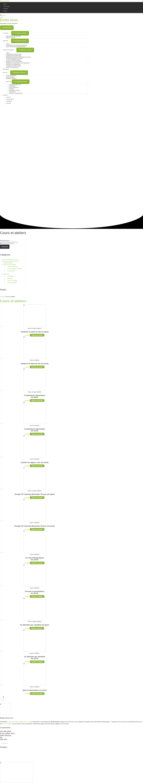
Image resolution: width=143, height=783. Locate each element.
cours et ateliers (7, 724)
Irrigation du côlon (8, 755)
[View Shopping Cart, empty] (45, 105)
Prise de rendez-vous (11, 259)
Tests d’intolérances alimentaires (12, 757)
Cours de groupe (12, 266)
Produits (6, 274)
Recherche (4, 246)
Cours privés (11, 271)
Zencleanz (10, 276)
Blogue (5, 761)
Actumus (10, 278)
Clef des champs (12, 280)
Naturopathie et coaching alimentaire (13, 753)
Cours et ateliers (9, 264)
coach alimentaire (13, 721)
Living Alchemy (12, 282)
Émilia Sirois (9, 20)
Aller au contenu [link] (5, 1)
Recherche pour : (5, 240)
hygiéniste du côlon (25, 721)
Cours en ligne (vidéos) (14, 269)
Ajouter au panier (37, 335)
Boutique (5, 759)
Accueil (2, 296)
